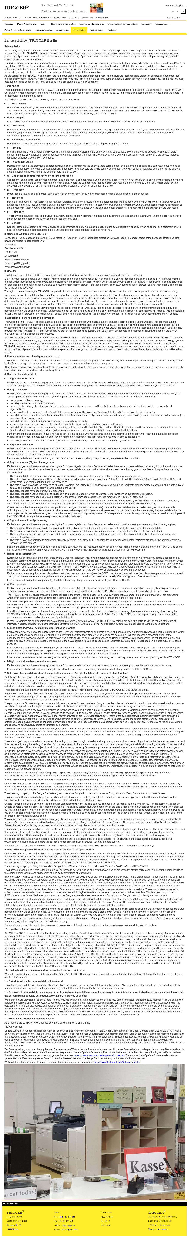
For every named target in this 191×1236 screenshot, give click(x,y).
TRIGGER (16, 7)
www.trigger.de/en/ (69, 1229)
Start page (8, 24)
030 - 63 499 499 (67, 1217)
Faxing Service (62, 30)
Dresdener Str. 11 (14, 1225)
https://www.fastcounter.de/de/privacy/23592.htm (99, 1055)
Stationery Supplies (43, 30)
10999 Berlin (12, 1229)
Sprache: (170, 5)
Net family (112, 30)
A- (178, 11)
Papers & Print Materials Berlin (17, 30)
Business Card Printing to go (92, 24)
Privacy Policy (79, 30)
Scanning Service (163, 24)
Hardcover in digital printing (63, 24)
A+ (173, 11)
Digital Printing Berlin (26, 24)
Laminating (146, 24)
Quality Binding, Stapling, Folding (123, 24)
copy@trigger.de (68, 1225)
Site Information (96, 30)
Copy (43, 24)
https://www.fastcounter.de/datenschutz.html (117, 1062)
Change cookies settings (158, 1229)
